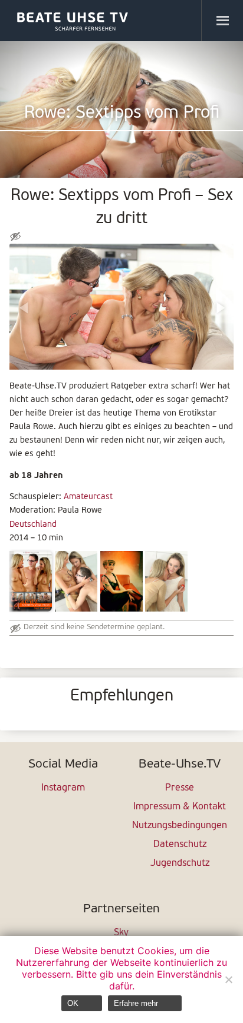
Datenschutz (179, 844)
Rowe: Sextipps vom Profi (121, 113)
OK (72, 1003)
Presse (179, 788)
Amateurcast (88, 497)
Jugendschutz (179, 863)
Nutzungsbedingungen (179, 826)
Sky (121, 933)
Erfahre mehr (136, 1003)
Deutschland (33, 524)
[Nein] (228, 979)
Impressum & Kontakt (179, 807)
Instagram (63, 788)
